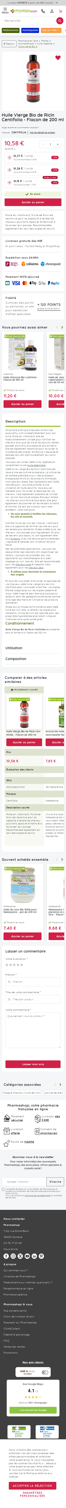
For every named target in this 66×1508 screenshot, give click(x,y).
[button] (58, 58)
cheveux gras (23, 564)
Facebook (6, 1256)
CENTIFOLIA (18, 132)
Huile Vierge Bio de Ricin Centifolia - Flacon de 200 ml (23, 733)
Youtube (27, 1256)
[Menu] (48, 1369)
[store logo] (24, 11)
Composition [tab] (15, 659)
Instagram (13, 1256)
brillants (15, 538)
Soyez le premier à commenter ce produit (20, 127)
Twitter (20, 1256)
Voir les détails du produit (42, 133)
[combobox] (33, 20)
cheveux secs (36, 567)
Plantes (45, 41)
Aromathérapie (26, 43)
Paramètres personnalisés (32, 1494)
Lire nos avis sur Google (33, 1410)
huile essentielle (36, 465)
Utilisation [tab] (13, 648)
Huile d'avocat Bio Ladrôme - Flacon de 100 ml (21, 378)
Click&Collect (12, 1328)
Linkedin (34, 1256)
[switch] (45, 1372)
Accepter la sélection (32, 1485)
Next (62, 327)
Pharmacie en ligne (28, 41)
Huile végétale (44, 43)
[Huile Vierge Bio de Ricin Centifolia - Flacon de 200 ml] (24, 712)
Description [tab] (15, 421)
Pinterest (41, 1256)
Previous (57, 327)
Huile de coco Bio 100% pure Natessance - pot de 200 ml (20, 910)
